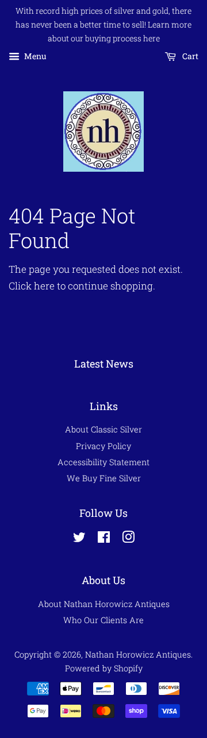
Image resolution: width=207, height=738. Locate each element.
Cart (189, 56)
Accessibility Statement (103, 462)
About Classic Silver (103, 429)
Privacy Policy (103, 446)
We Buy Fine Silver (104, 478)
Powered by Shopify (104, 668)
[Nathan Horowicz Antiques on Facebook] (103, 539)
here (44, 285)
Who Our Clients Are (103, 620)
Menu (34, 56)
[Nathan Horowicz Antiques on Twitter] (79, 539)
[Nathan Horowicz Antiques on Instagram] (128, 539)
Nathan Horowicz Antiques (138, 654)
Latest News (103, 363)
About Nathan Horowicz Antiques (104, 603)
